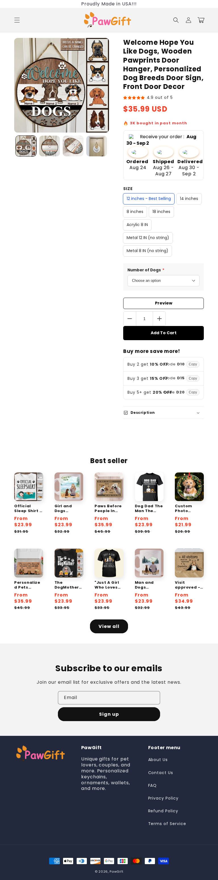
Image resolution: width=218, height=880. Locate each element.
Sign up (109, 714)
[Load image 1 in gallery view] (26, 146)
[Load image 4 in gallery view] (96, 146)
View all (109, 626)
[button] (17, 20)
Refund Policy (163, 811)
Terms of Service (167, 823)
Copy (193, 364)
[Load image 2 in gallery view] (49, 146)
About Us (158, 759)
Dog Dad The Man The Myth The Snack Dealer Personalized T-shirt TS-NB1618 (149, 508)
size (128, 188)
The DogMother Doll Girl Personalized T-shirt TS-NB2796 (68, 585)
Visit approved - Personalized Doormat (188, 585)
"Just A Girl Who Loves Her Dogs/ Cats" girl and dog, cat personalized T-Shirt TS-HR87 (109, 585)
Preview (163, 303)
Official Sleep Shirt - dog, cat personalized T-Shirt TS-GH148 (28, 508)
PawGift (116, 871)
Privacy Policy (163, 798)
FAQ (152, 785)
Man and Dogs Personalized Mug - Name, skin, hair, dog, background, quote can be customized (149, 585)
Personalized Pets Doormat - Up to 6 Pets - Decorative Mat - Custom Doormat (28, 585)
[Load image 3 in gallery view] (73, 146)
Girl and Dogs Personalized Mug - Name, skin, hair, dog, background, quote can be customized (68, 508)
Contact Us (160, 772)
